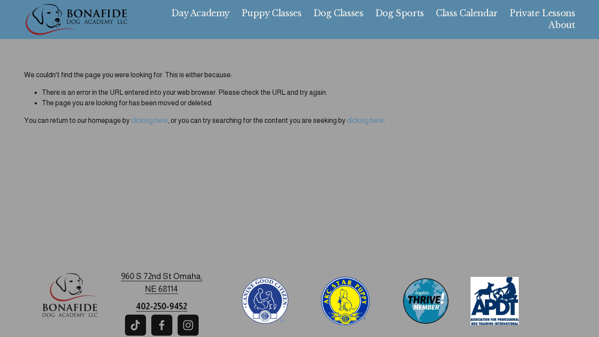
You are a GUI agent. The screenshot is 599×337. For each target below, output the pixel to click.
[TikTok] (135, 325)
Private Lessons (542, 13)
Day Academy (200, 13)
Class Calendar (467, 13)
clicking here (149, 120)
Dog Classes (339, 13)
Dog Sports (399, 13)
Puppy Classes (271, 13)
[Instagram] (188, 325)
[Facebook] (161, 325)
